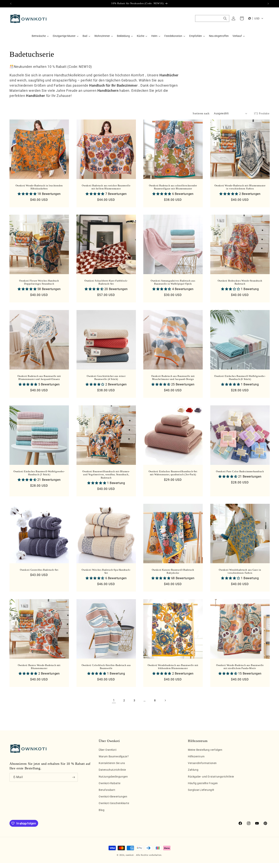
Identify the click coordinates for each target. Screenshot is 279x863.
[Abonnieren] (73, 777)
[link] (114, 700)
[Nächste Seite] (165, 700)
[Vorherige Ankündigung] (11, 3)
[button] (212, 18)
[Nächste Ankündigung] (268, 3)
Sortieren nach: (201, 113)
